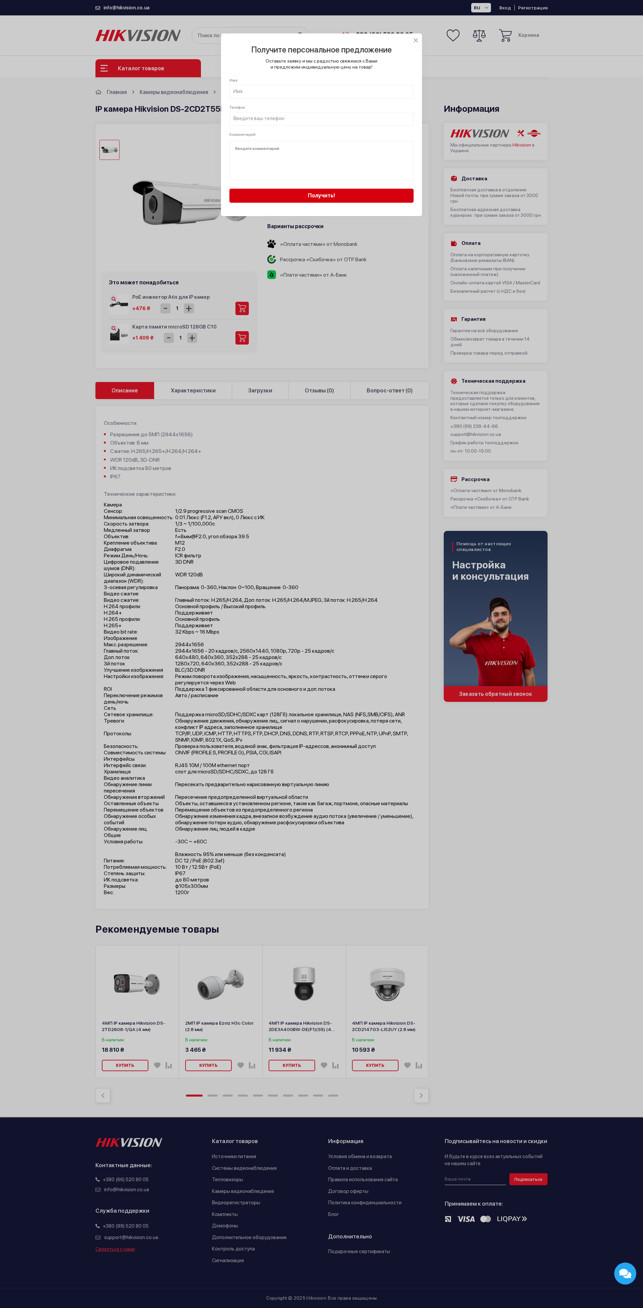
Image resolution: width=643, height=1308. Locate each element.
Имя (233, 80)
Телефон (237, 107)
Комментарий (242, 134)
